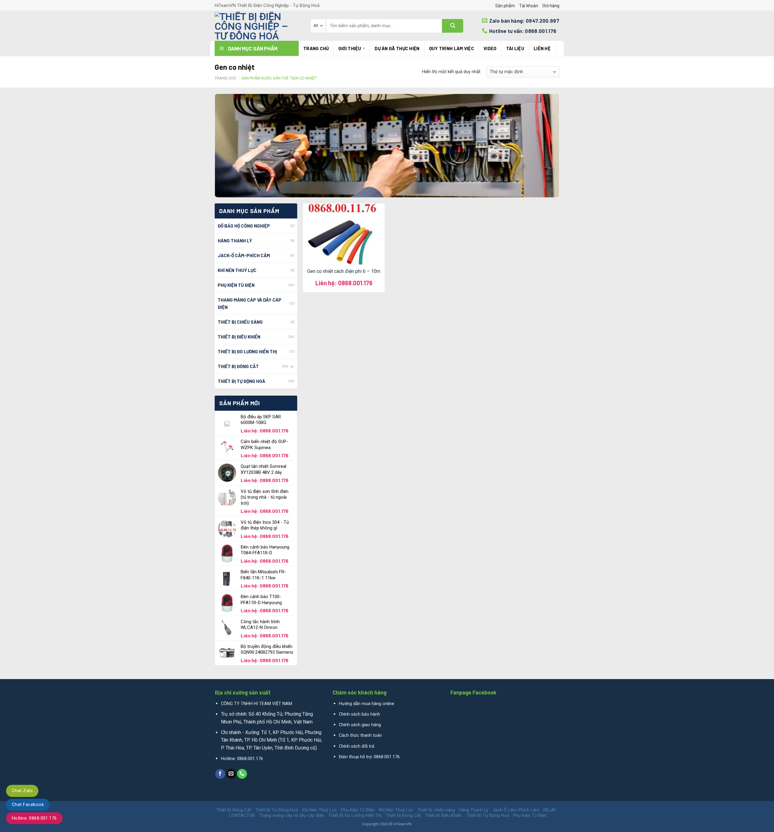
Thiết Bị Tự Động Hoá (241, 381)
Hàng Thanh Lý (235, 240)
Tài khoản (528, 5)
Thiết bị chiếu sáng (240, 322)
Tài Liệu (515, 48)
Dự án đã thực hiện (397, 48)
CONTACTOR (242, 815)
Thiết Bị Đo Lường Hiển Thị (247, 351)
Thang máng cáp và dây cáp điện (249, 303)
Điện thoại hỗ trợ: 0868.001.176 (369, 756)
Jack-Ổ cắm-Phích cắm (244, 255)
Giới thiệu (349, 48)
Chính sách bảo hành (359, 714)
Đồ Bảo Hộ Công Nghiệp (244, 225)
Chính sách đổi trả (356, 746)
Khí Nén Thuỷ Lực (237, 270)
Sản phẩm (505, 5)
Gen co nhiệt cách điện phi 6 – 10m (343, 271)
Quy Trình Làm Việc (451, 48)
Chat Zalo (22, 790)
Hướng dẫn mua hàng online (366, 703)
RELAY (549, 810)
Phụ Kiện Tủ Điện (236, 285)
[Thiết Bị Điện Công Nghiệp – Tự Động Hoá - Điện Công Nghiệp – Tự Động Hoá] (258, 26)
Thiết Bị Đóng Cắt (238, 366)
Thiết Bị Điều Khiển (239, 336)
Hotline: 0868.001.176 (34, 818)
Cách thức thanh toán (360, 735)
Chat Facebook (28, 804)
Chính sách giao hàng (360, 724)
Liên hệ (542, 48)
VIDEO (490, 48)
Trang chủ (316, 48)
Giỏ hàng (550, 5)
